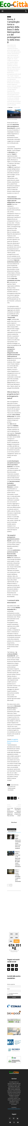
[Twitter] (12, 969)
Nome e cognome (11, 984)
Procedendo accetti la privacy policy (12, 994)
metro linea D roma (11, 786)
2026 (11, 941)
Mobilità (8, 14)
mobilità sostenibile (11, 788)
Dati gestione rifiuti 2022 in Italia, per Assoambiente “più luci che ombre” (17, 812)
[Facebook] (8, 798)
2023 (16, 934)
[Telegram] (8, 969)
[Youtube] (16, 969)
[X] (11, 798)
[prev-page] (8, 885)
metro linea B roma (14, 784)
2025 (16, 937)
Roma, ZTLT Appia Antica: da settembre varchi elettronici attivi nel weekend (18, 841)
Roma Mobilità (10, 789)
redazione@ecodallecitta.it (14, 1108)
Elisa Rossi (10, 107)
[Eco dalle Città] (14, 4)
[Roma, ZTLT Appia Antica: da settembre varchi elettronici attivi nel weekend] (10, 836)
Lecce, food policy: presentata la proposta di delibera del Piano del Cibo (10, 812)
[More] (18, 798)
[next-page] (11, 885)
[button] (2, 11)
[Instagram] (12, 965)
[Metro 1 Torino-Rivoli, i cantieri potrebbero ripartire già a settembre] (10, 871)
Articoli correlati (11, 829)
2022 (11, 934)
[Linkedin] (15, 798)
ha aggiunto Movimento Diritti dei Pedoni (12, 741)
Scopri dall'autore (12, 831)
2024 (11, 937)
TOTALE (16, 941)
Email (8, 988)
